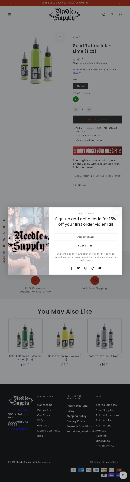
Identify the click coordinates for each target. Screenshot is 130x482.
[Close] (117, 212)
